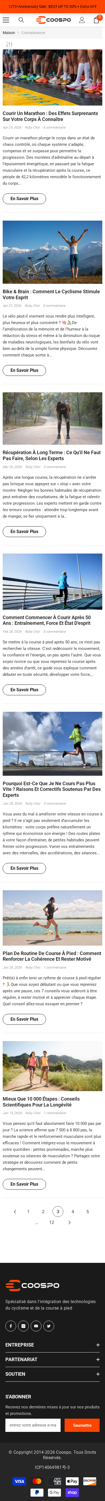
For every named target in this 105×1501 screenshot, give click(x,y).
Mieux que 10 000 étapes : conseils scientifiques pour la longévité (41, 1102)
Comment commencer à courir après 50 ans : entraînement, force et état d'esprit (47, 620)
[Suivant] (69, 1222)
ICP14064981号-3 (52, 1467)
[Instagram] (23, 1326)
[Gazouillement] (48, 1326)
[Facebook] (10, 1326)
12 (51, 1222)
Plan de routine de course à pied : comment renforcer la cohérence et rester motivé (52, 956)
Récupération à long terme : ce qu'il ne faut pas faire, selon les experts (52, 455)
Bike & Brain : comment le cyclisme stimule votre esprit (51, 294)
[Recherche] (21, 20)
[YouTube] (36, 1326)
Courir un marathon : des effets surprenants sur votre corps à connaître (50, 116)
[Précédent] (15, 1211)
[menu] (6, 20)
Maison (9, 33)
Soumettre (82, 1425)
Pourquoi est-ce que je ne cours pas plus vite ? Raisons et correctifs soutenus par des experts (52, 789)
